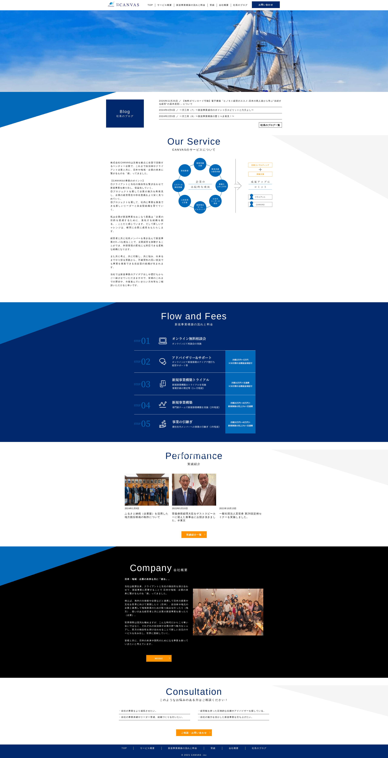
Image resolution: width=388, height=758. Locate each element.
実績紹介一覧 (194, 535)
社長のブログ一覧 (270, 125)
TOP (150, 5)
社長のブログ (240, 5)
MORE (159, 658)
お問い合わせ (266, 5)
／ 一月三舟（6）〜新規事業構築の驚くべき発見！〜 (196, 116)
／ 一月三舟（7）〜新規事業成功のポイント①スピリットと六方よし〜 (206, 110)
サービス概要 (164, 5)
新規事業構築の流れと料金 (190, 5)
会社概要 (224, 5)
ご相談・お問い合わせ (194, 733)
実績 (212, 5)
